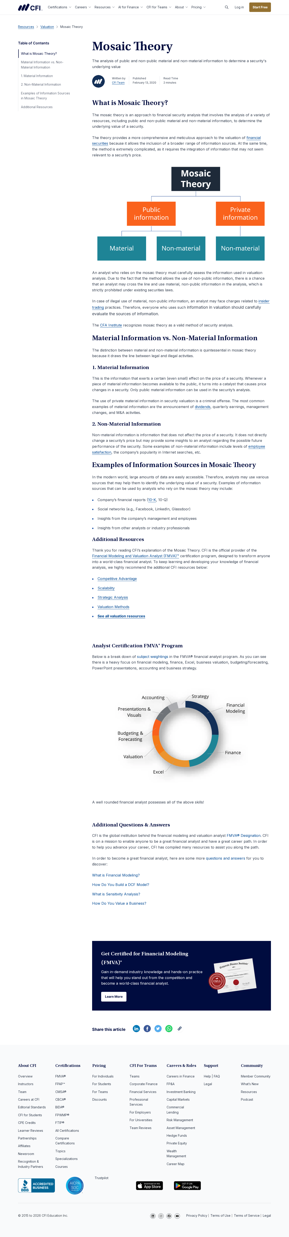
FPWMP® (62, 1115)
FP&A (171, 1084)
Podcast (247, 1099)
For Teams (100, 1092)
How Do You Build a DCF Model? (120, 884)
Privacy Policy (196, 1215)
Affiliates (24, 1146)
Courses (61, 1167)
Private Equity (177, 1143)
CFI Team (118, 82)
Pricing (196, 7)
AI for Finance (128, 7)
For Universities (141, 1120)
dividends (202, 406)
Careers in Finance (181, 1076)
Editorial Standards (32, 1107)
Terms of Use (220, 1215)
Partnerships (27, 1138)
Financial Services (143, 1092)
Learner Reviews (30, 1130)
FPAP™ (60, 1084)
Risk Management (180, 1120)
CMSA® (60, 1092)
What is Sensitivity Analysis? (116, 894)
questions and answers (225, 858)
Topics (60, 1151)
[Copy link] (179, 1031)
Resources (103, 7)
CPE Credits (27, 1123)
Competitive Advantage (117, 578)
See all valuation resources (121, 616)
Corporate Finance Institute (30, 7)
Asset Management (181, 1128)
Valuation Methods (113, 607)
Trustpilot (101, 1178)
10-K (152, 500)
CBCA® (60, 1099)
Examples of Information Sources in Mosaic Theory (45, 95)
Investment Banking (181, 1092)
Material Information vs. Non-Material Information (42, 64)
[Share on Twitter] (158, 1031)
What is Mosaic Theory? (39, 53)
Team (22, 1092)
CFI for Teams (157, 7)
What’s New (250, 1084)
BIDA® (59, 1107)
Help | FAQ (212, 1076)
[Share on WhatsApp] (168, 1031)
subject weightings (152, 656)
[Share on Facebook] (147, 1031)
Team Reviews (140, 1128)
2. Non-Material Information (41, 84)
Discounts (99, 1099)
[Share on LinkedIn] (136, 1031)
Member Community (255, 1076)
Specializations (66, 1159)
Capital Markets (178, 1099)
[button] (226, 7)
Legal (208, 1084)
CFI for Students (30, 1115)
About (179, 7)
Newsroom (26, 1154)
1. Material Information (37, 76)
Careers (81, 7)
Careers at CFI (28, 1099)
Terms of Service (247, 1215)
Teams (135, 1076)
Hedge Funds (177, 1135)
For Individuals (103, 1076)
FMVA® (60, 1076)
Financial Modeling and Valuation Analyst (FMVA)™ (135, 556)
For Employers (140, 1112)
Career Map (175, 1164)
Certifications (57, 7)
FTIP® (59, 1123)
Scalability (106, 588)
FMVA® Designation (244, 835)
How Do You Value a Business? (119, 903)
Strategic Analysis (113, 597)
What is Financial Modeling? (116, 875)
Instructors (25, 1084)
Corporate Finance (144, 1084)
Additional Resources (37, 107)
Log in (239, 7)
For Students (101, 1084)
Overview (25, 1076)
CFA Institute (111, 325)
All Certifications (67, 1130)
